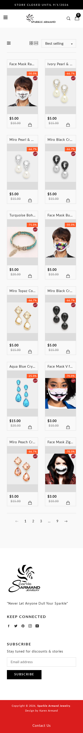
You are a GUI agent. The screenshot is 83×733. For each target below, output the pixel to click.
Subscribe (24, 674)
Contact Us (42, 725)
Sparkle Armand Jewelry (53, 706)
